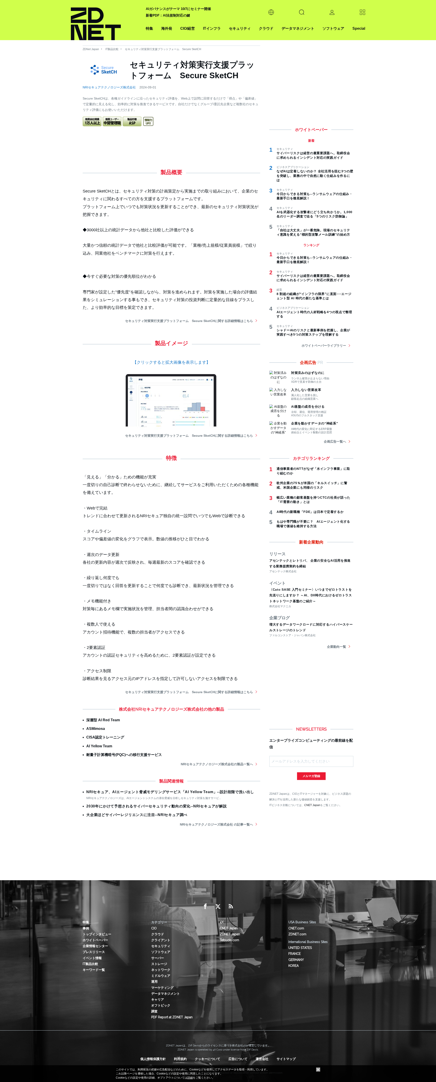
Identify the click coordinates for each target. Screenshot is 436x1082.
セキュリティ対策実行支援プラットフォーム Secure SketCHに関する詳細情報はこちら (189, 321)
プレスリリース (94, 952)
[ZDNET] (105, 20)
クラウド (266, 28)
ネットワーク (160, 970)
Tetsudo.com (229, 940)
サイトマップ (286, 1059)
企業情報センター (95, 946)
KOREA (293, 965)
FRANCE (294, 953)
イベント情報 (92, 958)
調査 (154, 1011)
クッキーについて (207, 1059)
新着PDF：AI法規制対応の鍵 (168, 15)
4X (222, 922)
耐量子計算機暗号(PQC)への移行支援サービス (124, 755)
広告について (238, 1059)
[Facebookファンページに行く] (205, 906)
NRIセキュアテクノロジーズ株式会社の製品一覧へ (217, 764)
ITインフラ (212, 28)
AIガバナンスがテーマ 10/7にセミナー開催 (178, 9)
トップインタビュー (97, 934)
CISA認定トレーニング (105, 737)
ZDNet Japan (91, 49)
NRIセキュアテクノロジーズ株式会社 (109, 87)
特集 (149, 28)
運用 (154, 981)
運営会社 (262, 1059)
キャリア (157, 999)
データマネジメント (298, 28)
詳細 (190, 1077)
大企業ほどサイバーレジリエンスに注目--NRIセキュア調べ (136, 815)
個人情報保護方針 (153, 1059)
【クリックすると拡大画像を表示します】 (171, 362)
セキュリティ (240, 28)
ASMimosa (95, 729)
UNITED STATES (300, 948)
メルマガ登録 (311, 776)
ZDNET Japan (230, 934)
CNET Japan (312, 805)
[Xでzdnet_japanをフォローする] (218, 906)
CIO (154, 928)
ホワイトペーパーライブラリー (324, 345)
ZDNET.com (297, 934)
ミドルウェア (160, 975)
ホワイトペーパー (95, 940)
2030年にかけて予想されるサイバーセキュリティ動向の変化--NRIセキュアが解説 (156, 806)
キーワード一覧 (94, 970)
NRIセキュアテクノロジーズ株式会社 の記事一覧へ (216, 824)
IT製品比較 (112, 49)
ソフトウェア (333, 28)
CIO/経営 (187, 28)
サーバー (157, 958)
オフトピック (160, 1005)
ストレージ (159, 964)
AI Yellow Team (99, 746)
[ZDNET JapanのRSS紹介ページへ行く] (230, 906)
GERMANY (296, 960)
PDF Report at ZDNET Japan (172, 1017)
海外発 (166, 28)
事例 (86, 928)
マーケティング (162, 987)
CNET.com (296, 928)
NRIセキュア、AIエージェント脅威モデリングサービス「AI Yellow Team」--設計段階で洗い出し (170, 792)
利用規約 (180, 1059)
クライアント (160, 940)
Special (358, 28)
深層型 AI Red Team (103, 720)
